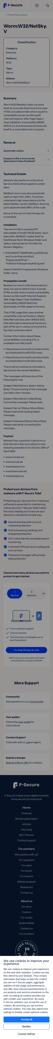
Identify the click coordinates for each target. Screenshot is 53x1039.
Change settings (26, 1034)
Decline (26, 1026)
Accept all (26, 1019)
